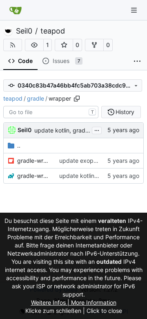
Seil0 (24, 31)
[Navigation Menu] (135, 10)
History (125, 111)
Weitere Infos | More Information (73, 302)
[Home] (15, 10)
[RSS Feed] (12, 45)
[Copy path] (77, 98)
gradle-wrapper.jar (34, 160)
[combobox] (50, 112)
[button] (34, 45)
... (96, 129)
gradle (35, 98)
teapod (52, 31)
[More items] (137, 61)
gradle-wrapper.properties (34, 175)
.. (18, 145)
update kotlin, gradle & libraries (76, 130)
